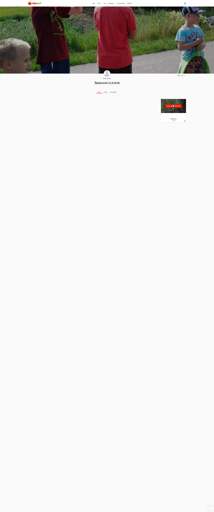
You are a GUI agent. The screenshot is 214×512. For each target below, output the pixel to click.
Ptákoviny (173, 119)
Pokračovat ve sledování (173, 106)
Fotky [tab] (99, 92)
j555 (174, 120)
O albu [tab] (105, 92)
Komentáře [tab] (113, 92)
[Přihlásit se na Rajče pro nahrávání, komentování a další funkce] (185, 3)
